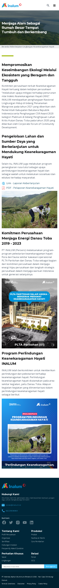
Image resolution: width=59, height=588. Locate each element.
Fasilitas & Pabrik (38, 538)
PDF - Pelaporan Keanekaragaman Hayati (30, 188)
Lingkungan (28, 46)
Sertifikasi (6, 541)
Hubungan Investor (9, 545)
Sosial (4, 557)
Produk (34, 534)
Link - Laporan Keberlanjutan (23, 183)
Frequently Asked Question (12, 548)
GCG (33, 560)
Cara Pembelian (37, 541)
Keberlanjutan (16, 46)
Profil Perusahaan (9, 534)
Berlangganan (50, 566)
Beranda (5, 46)
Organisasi (6, 538)
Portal (33, 557)
